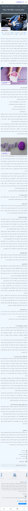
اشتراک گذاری (23, 456)
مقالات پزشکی (9, 34)
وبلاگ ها (18, 6)
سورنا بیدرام (21, 34)
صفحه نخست (24, 6)
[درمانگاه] (20, 2)
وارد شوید (17, 465)
